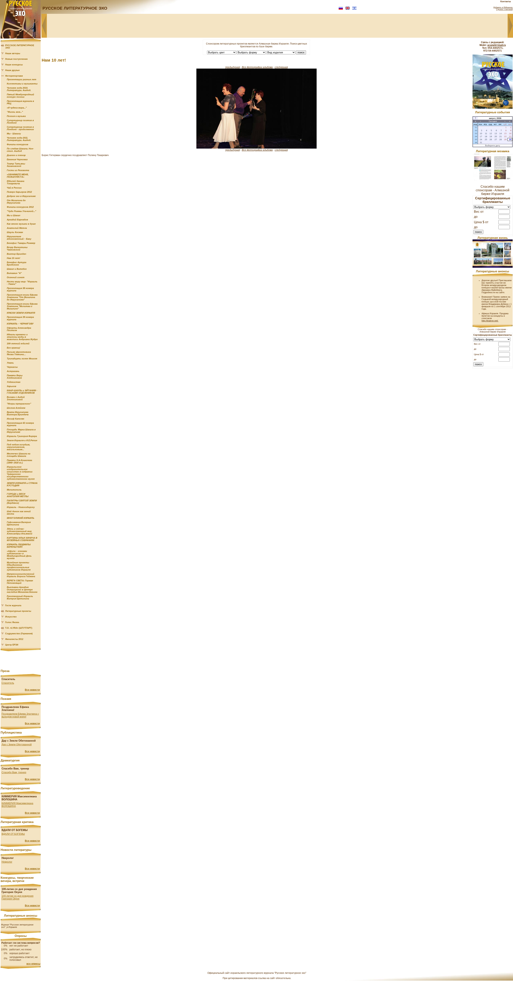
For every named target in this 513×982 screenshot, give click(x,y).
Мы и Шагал (13, 215)
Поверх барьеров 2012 (19, 192)
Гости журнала (13, 605)
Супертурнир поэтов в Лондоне (20, 121)
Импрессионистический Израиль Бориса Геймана (21, 575)
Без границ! (13, 348)
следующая (281, 67)
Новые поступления (16, 59)
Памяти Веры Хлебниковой (14, 376)
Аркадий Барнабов (17, 219)
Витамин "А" (14, 273)
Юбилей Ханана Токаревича (15, 182)
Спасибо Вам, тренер (14, 772)
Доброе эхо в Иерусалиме (21, 196)
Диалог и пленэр (16, 155)
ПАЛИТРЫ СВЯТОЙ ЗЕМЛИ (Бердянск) (22, 501)
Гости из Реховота (18, 170)
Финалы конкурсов (17, 144)
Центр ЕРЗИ (11, 645)
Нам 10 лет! (13, 258)
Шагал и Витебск (17, 269)
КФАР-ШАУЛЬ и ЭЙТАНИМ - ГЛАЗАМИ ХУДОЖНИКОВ (22, 391)
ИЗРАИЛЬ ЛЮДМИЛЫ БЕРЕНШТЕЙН (19, 545)
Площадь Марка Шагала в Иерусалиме (21, 430)
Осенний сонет (15, 277)
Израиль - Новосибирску (21, 507)
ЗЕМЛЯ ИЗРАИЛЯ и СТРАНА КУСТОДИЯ (22, 484)
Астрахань (13, 371)
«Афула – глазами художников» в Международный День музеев (19, 554)
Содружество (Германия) (19, 633)
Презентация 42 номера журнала (20, 424)
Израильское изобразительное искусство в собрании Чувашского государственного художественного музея (20, 473)
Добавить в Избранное (503, 7)
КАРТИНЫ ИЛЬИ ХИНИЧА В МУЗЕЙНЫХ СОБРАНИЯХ (22, 539)
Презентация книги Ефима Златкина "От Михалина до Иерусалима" (22, 297)
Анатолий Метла (17, 228)
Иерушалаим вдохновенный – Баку (19, 237)
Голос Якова (12, 622)
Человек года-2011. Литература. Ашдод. (19, 139)
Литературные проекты (18, 611)
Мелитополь (14, 489)
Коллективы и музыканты (22, 83)
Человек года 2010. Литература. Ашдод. (19, 89)
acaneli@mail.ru (496, 45)
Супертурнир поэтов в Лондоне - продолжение (20, 128)
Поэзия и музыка (16, 116)
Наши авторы (12, 53)
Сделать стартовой (504, 9)
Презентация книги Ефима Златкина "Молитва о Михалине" (22, 306)
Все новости (32, 689)
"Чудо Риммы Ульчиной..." (21, 211)
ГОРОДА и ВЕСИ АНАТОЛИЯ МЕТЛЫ (17, 495)
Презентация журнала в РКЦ (20, 102)
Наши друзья (12, 70)
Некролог (7, 861)
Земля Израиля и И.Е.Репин (22, 440)
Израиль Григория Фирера (22, 436)
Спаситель (8, 683)
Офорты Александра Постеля (19, 329)
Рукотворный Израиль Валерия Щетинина (20, 597)
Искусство (11, 616)
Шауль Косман (15, 232)
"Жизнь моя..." (15, 112)
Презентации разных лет (21, 79)
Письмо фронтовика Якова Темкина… (19, 353)
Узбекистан (13, 382)
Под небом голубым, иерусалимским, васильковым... (18, 447)
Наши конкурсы (14, 64)
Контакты (505, 1)
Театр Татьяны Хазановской (16, 164)
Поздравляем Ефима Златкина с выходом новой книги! (20, 715)
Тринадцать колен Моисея (22, 358)
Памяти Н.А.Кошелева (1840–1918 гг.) (19, 461)
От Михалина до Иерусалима (16, 201)
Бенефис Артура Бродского (16, 263)
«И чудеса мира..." (17, 107)
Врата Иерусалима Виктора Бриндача (17, 413)
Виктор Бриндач (16, 254)
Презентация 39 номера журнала (20, 318)
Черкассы (12, 367)
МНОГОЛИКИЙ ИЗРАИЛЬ (20, 518)
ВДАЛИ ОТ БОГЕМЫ (13, 834)
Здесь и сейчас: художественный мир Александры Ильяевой (19, 531)
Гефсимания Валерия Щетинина (19, 523)
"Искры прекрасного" (19, 403)
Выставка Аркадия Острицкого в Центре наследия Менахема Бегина (22, 589)
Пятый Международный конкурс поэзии (20, 95)
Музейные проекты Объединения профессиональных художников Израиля (18, 566)
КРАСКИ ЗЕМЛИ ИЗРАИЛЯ (21, 313)
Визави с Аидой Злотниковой (16, 398)
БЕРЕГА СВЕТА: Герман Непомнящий (20, 581)
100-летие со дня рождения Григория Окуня (17, 897)
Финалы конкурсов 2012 (20, 207)
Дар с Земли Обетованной (17, 744)
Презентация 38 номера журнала (20, 289)
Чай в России (14, 187)
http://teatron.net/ (490, 320)
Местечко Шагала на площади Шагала (18, 454)
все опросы (33, 963)
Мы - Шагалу (14, 133)
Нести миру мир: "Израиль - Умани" (22, 282)
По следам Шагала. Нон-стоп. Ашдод (20, 149)
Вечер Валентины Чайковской (17, 248)
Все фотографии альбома (257, 67)
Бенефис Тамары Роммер (21, 243)
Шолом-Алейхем (16, 408)
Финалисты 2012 (14, 639)
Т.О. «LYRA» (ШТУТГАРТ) (18, 628)
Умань (10, 363)
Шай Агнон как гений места (19, 512)
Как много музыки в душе (21, 224)
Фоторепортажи (14, 76)
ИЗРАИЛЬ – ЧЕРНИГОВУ (20, 323)
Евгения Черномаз (17, 159)
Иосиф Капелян (15, 419)
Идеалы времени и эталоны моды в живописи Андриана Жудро (22, 337)
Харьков (11, 386)
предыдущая (232, 67)
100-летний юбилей (18, 343)
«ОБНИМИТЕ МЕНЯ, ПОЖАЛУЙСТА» (17, 175)
